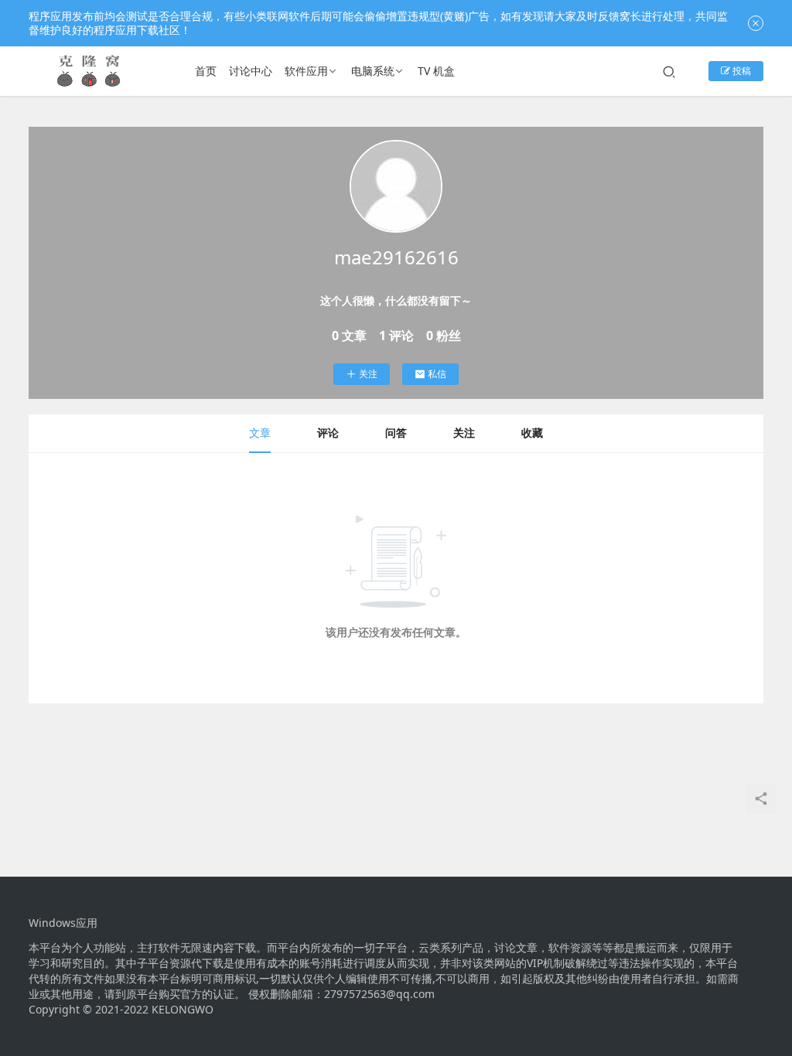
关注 (368, 373)
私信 (437, 373)
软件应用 (306, 70)
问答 (396, 432)
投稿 (740, 70)
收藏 (532, 432)
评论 (328, 432)
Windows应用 (63, 923)
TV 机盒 (436, 70)
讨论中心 (250, 70)
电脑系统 (372, 70)
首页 (206, 70)
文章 (260, 432)
